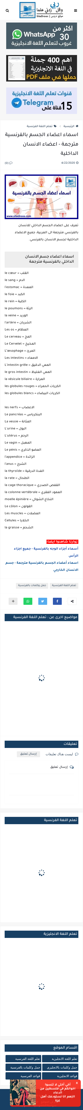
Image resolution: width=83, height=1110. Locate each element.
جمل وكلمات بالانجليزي (62, 1067)
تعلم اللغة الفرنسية (39, 126)
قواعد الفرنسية (30, 1076)
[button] (57, 601)
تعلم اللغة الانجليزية (64, 1059)
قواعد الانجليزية (67, 1076)
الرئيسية (69, 126)
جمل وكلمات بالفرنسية (32, 585)
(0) (7, 163)
